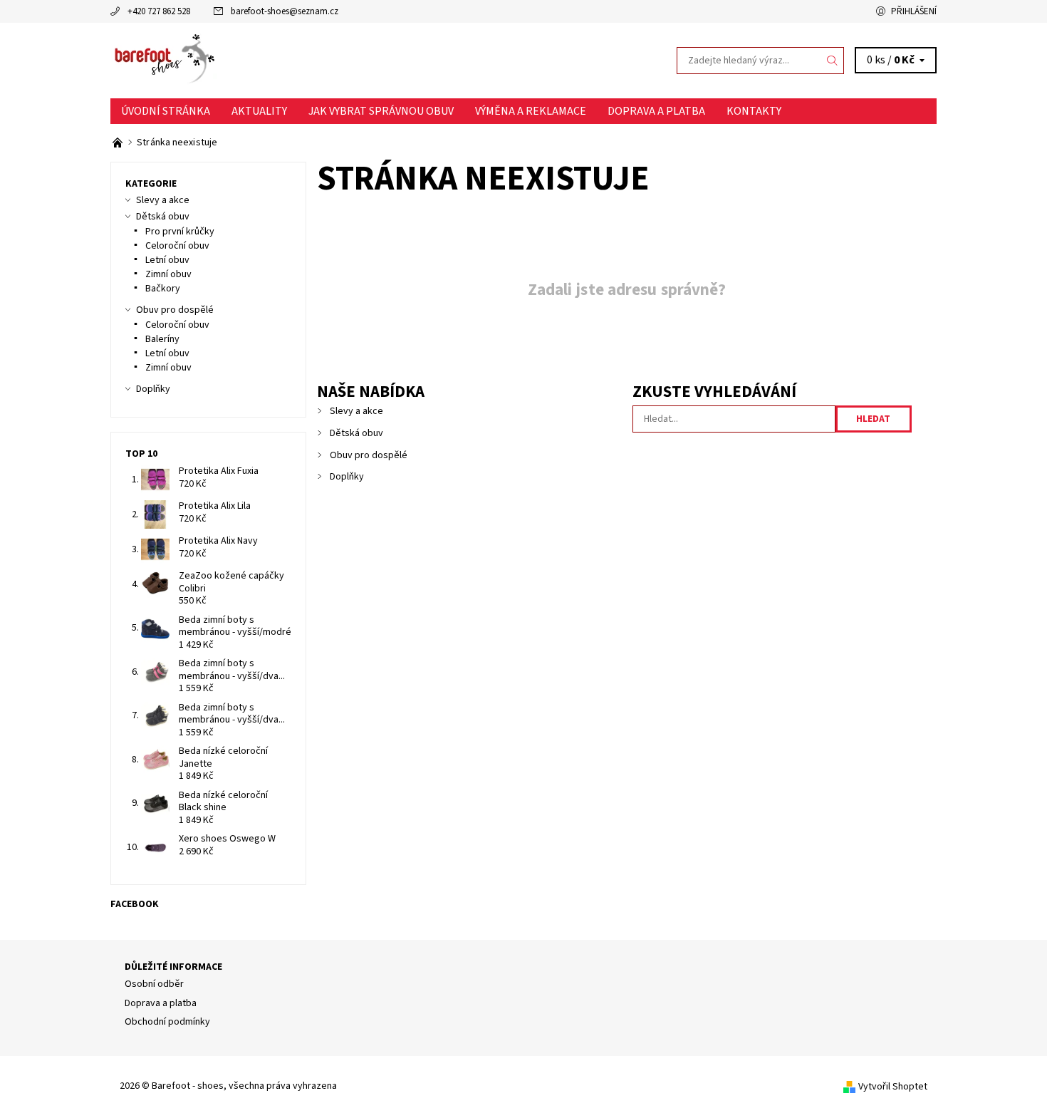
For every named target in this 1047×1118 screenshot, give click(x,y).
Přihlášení (914, 11)
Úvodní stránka (165, 111)
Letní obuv (167, 260)
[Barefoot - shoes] (163, 60)
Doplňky (347, 477)
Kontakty (753, 111)
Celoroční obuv (177, 246)
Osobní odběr (154, 984)
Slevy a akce (356, 411)
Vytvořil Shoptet (892, 1087)
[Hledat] (832, 60)
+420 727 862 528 (158, 11)
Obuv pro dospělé (368, 455)
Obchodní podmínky (167, 1022)
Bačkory (162, 288)
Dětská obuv (356, 433)
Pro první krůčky (179, 231)
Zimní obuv (168, 274)
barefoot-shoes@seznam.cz (284, 11)
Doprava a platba (656, 111)
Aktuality (259, 111)
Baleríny (162, 339)
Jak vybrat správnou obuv (381, 111)
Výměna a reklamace (530, 111)
